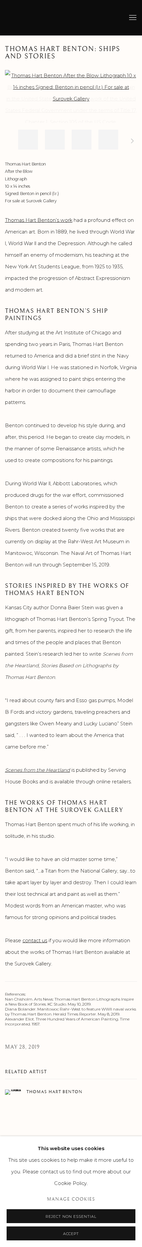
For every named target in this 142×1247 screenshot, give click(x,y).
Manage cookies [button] (71, 1199)
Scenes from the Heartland (37, 770)
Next (132, 142)
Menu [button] (132, 18)
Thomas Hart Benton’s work (38, 220)
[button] (28, 140)
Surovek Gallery (28, 18)
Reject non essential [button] (71, 1216)
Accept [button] (71, 1233)
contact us (34, 941)
